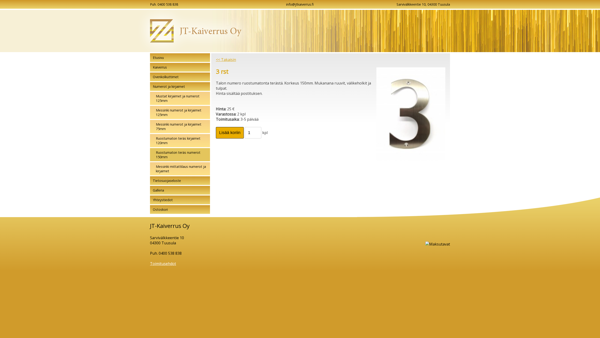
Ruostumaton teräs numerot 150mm (178, 154)
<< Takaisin (226, 59)
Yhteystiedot (163, 200)
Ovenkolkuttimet (166, 77)
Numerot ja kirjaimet (169, 86)
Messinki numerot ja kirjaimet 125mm (178, 112)
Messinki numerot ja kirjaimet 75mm (178, 126)
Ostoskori (160, 209)
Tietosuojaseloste (167, 180)
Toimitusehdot (163, 263)
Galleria (158, 190)
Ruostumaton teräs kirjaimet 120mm (178, 140)
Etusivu (158, 57)
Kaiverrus (160, 67)
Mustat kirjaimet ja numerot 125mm (177, 98)
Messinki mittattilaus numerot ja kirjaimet (181, 168)
